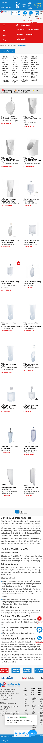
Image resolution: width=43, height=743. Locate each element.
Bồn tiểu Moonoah (5, 77)
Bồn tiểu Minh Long (5, 81)
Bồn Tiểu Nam (12, 45)
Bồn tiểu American (5, 65)
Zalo (2, 7)
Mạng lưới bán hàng (18, 5)
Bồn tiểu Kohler (15, 57)
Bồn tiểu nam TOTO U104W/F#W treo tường (9, 118)
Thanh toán (24, 5)
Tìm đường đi (26, 705)
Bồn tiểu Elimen (25, 81)
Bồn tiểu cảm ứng (34, 57)
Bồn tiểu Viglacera (15, 65)
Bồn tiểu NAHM (15, 69)
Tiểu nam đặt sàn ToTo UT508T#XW (9, 447)
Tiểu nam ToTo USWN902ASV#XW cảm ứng (32, 119)
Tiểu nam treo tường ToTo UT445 (31, 406)
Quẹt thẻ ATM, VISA (41, 714)
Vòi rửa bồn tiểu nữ (35, 65)
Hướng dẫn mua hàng (34, 700)
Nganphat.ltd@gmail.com (8, 703)
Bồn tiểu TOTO (5, 57)
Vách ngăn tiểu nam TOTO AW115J (8, 488)
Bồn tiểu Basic (25, 77)
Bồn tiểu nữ (35, 80)
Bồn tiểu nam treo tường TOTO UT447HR (32, 241)
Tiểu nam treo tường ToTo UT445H (8, 406)
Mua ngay (10, 126)
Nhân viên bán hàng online (30, 5)
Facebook (4, 2)
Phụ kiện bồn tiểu (34, 73)
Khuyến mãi (21, 39)
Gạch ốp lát (29, 34)
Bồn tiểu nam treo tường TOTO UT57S (32, 200)
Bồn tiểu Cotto (15, 61)
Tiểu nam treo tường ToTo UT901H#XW (8, 200)
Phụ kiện (20, 34)
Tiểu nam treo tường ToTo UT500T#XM (31, 447)
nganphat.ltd (39, 622)
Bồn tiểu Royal (15, 73)
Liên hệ (25, 700)
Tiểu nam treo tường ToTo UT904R (31, 365)
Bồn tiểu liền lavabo (34, 61)
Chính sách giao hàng (34, 707)
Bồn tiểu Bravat (5, 73)
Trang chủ (17, 25)
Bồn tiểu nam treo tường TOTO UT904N (32, 282)
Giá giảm (25, 92)
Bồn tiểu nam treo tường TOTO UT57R (10, 282)
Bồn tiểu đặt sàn (25, 57)
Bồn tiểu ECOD (34, 77)
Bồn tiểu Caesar (5, 69)
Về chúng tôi (26, 696)
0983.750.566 (39, 642)
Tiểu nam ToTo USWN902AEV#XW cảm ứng (10, 160)
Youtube (8, 7)
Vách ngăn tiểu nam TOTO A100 (31, 488)
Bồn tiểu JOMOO (15, 77)
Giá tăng (15, 92)
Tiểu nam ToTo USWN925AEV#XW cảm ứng (32, 160)
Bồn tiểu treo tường (25, 61)
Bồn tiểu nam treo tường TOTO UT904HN (10, 241)
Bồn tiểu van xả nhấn (25, 65)
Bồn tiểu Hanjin (15, 81)
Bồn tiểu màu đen (25, 69)
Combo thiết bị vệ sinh (38, 5)
